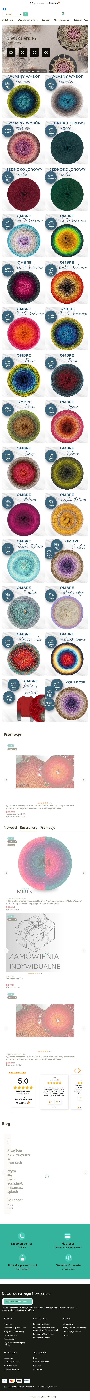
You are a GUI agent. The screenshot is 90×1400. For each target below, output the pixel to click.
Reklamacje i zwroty (42, 1337)
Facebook (37, 1365)
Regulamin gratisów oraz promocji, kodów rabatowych (45, 1328)
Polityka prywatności (71, 1331)
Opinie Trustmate (41, 1361)
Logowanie (8, 1358)
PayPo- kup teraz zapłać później (14, 1343)
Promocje (8, 1324)
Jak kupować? (68, 1324)
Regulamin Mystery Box (43, 1334)
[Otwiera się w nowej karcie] (4, 9)
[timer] (45, 49)
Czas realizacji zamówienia (16, 1327)
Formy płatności (11, 1335)
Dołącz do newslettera (18, 1301)
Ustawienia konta (11, 1369)
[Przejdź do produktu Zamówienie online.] (35, 942)
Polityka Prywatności (47, 1386)
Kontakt (65, 1335)
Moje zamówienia (11, 1361)
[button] (25, 14)
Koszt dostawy (10, 1339)
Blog (35, 1358)
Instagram (37, 1369)
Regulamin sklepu (41, 1324)
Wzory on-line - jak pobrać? (74, 1327)
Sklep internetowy (42, 1397)
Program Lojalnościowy (14, 1331)
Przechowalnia (10, 1365)
